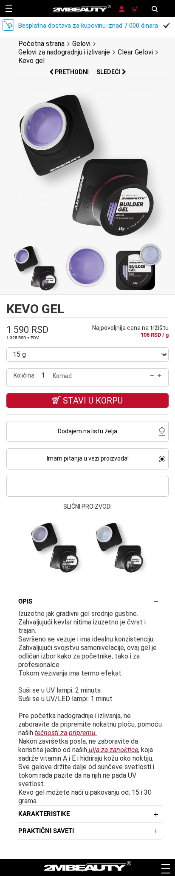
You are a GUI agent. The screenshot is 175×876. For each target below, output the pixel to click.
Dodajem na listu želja (87, 431)
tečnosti (47, 733)
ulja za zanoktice (113, 750)
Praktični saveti (46, 831)
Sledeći (109, 72)
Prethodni (72, 72)
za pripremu (77, 733)
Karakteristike (44, 814)
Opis (25, 601)
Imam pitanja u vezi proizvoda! (88, 458)
